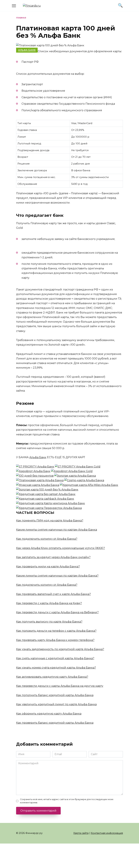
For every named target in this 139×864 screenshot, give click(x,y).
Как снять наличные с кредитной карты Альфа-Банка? (55, 658)
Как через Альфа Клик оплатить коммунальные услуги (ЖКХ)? (60, 548)
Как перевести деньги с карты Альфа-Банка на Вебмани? (57, 612)
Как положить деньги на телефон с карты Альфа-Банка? (56, 630)
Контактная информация (107, 833)
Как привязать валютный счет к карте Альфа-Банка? (53, 594)
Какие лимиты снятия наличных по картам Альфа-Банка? (57, 575)
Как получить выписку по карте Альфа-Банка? (49, 621)
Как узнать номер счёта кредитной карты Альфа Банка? (56, 667)
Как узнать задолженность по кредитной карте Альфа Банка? (60, 649)
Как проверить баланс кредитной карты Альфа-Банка (54, 722)
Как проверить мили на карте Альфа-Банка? (48, 566)
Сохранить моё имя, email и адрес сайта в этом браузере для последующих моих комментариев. (66, 801)
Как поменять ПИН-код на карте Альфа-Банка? (49, 520)
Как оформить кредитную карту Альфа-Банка (48, 713)
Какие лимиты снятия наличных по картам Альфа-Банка (56, 529)
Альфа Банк (27, 50)
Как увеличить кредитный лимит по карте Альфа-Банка (56, 704)
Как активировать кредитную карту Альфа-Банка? (52, 676)
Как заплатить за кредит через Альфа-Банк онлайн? (53, 557)
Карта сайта (80, 833)
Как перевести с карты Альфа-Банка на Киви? (49, 603)
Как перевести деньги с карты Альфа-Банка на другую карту (59, 685)
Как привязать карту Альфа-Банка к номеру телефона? (55, 640)
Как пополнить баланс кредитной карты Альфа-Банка (54, 695)
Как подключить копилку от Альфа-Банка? (46, 538)
